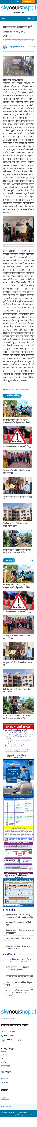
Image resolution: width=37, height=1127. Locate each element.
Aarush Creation (31, 1115)
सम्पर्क (3, 1059)
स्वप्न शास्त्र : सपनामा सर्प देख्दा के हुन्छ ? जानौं (19, 983)
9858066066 (12, 1036)
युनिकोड (6, 1082)
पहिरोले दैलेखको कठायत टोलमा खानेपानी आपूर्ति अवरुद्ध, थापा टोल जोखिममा (17, 551)
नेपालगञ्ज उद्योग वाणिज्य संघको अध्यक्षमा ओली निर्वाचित (16, 472)
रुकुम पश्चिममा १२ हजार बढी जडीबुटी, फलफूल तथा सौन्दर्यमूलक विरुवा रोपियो (17, 421)
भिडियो (6, 1079)
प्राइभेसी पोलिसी (5, 1066)
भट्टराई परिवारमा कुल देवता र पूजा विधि (19, 976)
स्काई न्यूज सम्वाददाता (15, 47)
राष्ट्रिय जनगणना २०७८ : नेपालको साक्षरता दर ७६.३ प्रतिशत (17, 968)
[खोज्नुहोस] (29, 18)
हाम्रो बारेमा (4, 1055)
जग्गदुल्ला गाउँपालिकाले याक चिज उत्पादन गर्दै (17, 498)
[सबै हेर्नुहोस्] (32, 560)
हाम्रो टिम (3, 1062)
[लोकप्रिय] (33, 18)
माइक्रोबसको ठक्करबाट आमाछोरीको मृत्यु (17, 446)
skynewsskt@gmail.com (19, 1040)
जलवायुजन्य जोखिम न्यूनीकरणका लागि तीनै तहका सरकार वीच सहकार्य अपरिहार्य (19, 993)
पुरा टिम (5, 1098)
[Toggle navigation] (3, 18)
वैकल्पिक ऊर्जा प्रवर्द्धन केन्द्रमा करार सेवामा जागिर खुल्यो (15, 525)
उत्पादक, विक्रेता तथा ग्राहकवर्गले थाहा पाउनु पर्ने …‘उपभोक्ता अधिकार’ (18, 960)
